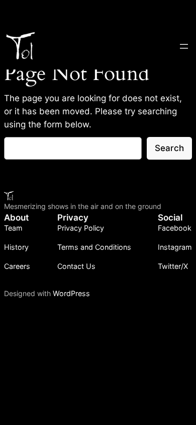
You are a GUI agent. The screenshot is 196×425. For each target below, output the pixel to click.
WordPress (71, 293)
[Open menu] (184, 46)
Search (169, 148)
